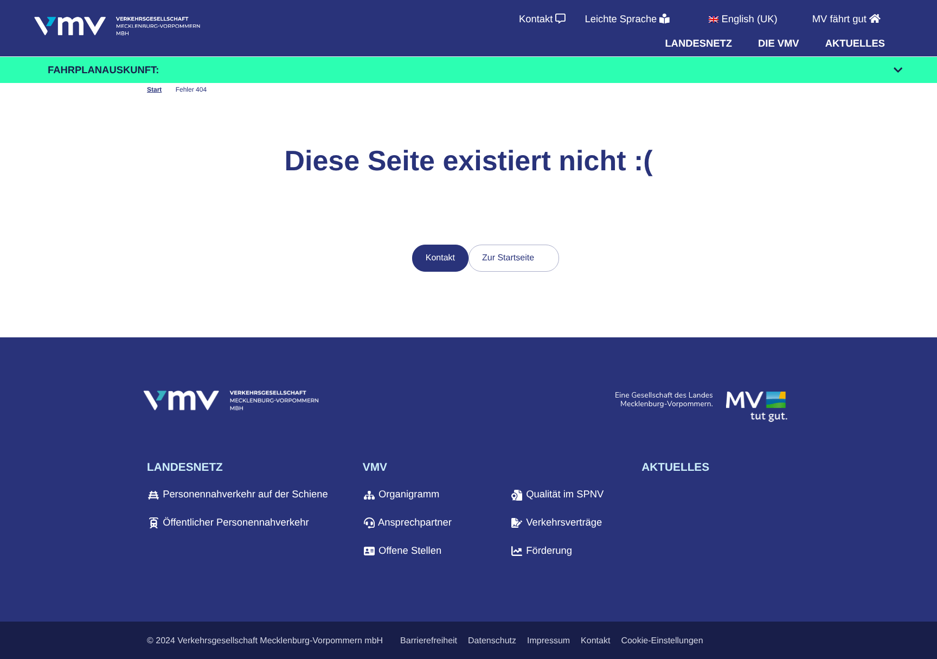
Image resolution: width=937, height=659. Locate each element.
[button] (698, 43)
